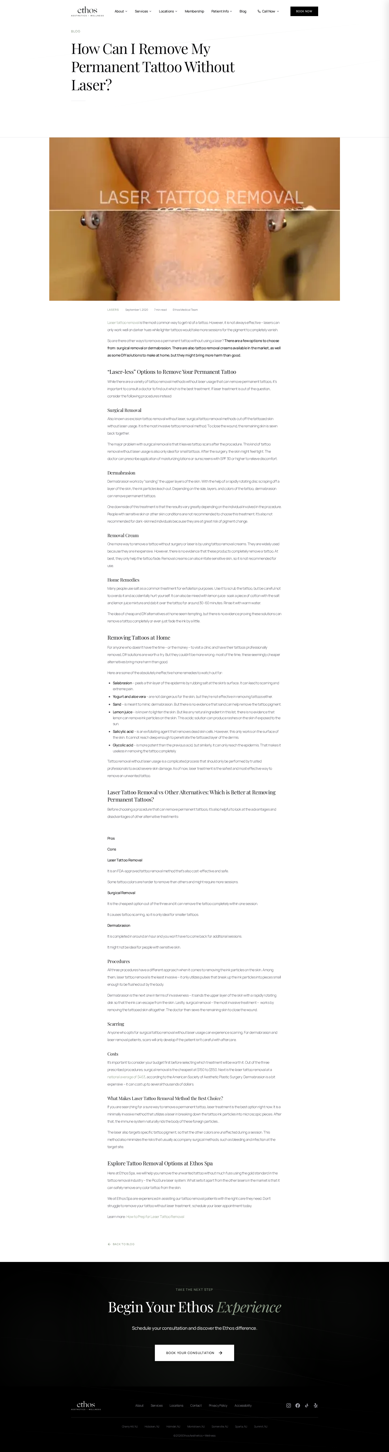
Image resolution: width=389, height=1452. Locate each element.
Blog (243, 11)
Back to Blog (124, 1244)
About (119, 11)
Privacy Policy (218, 1405)
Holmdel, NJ (173, 1426)
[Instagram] (288, 1405)
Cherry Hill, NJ (130, 1426)
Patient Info (220, 11)
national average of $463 (126, 1076)
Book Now (304, 11)
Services (141, 11)
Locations (166, 11)
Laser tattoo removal (123, 322)
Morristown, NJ (196, 1426)
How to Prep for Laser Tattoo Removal (155, 1216)
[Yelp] (316, 1405)
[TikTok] (307, 1405)
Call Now (268, 11)
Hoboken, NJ (152, 1426)
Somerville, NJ (220, 1426)
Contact (196, 1405)
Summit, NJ (260, 1426)
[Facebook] (297, 1405)
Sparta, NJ (241, 1426)
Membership (194, 11)
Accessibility (243, 1405)
